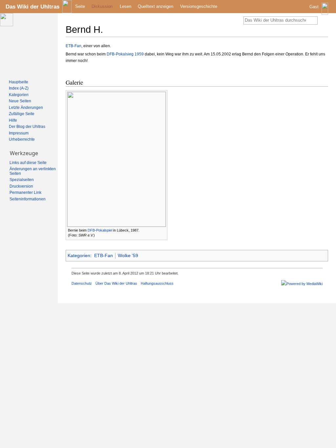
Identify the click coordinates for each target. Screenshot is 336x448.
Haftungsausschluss (157, 283)
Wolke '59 (128, 255)
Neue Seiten (20, 101)
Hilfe (13, 120)
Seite (80, 6)
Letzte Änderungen (26, 107)
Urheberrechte (22, 139)
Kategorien (79, 255)
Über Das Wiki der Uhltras (116, 283)
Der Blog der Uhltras (27, 126)
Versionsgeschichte (198, 6)
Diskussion (102, 6)
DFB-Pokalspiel (100, 230)
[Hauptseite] (29, 44)
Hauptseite (18, 82)
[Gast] (319, 11)
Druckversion (21, 186)
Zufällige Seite (21, 114)
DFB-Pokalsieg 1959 (125, 54)
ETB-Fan (73, 46)
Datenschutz (82, 283)
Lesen (125, 6)
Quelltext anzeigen (155, 6)
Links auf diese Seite (28, 162)
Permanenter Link (25, 192)
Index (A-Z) (19, 88)
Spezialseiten (22, 179)
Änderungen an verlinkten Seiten (33, 171)
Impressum (19, 133)
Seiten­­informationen (28, 199)
